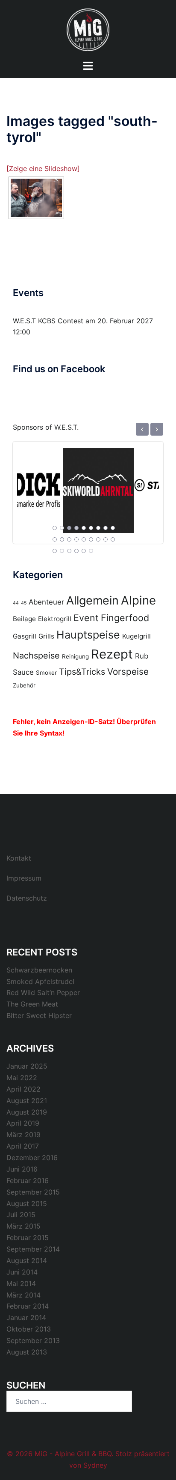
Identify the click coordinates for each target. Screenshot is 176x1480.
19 (55, 551)
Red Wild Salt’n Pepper (43, 992)
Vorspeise (128, 671)
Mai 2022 (21, 1077)
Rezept (112, 654)
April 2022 (23, 1089)
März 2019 (23, 1134)
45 (23, 603)
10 (55, 539)
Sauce (23, 672)
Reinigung (75, 656)
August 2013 (26, 1352)
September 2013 (33, 1340)
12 (69, 539)
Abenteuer (46, 602)
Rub (141, 656)
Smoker (46, 672)
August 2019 (26, 1112)
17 (105, 539)
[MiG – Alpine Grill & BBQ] (88, 29)
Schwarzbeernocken (39, 970)
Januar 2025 (26, 1066)
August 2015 (26, 1203)
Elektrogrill (54, 619)
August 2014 (26, 1260)
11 (62, 539)
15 (91, 539)
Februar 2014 (27, 1306)
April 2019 (22, 1123)
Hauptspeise (88, 634)
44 (16, 603)
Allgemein (92, 600)
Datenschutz (26, 898)
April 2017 (22, 1146)
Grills (46, 636)
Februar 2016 (27, 1180)
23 (84, 551)
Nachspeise (36, 655)
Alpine (138, 600)
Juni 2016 (22, 1169)
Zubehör (24, 685)
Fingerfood (125, 617)
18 (113, 539)
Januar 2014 (26, 1317)
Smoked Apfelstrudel (40, 981)
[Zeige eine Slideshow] (43, 168)
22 (76, 551)
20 (62, 551)
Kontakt (18, 858)
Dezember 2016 (32, 1157)
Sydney (95, 1465)
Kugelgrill (136, 636)
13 (76, 539)
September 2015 (33, 1192)
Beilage (24, 619)
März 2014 (23, 1295)
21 (69, 551)
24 (91, 551)
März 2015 (23, 1226)
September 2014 (33, 1249)
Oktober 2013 (28, 1329)
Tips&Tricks (82, 672)
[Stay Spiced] (123, 485)
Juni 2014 (22, 1272)
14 (84, 539)
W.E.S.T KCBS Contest (48, 321)
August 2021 (26, 1100)
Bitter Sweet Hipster (39, 1015)
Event (86, 617)
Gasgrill (24, 636)
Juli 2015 (20, 1214)
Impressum (23, 878)
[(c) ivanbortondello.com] (36, 198)
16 (98, 539)
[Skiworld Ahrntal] (52, 485)
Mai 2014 (21, 1283)
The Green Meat (32, 1004)
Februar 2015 (27, 1237)
